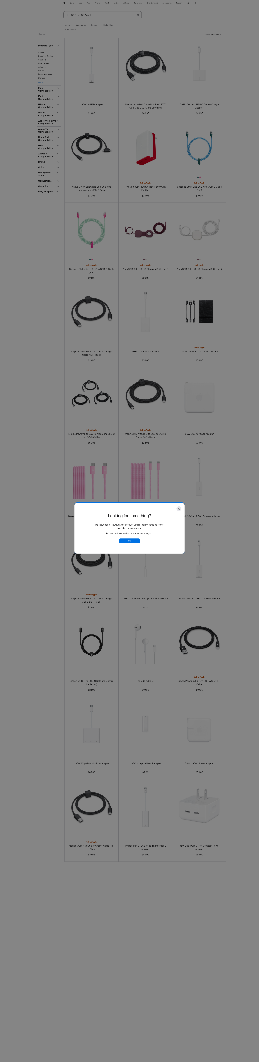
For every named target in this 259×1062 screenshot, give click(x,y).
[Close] (179, 509)
